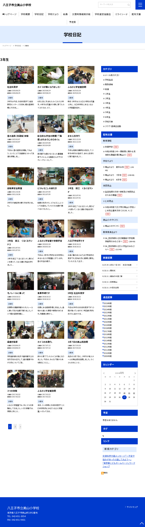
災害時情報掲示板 (81, 14)
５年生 (107, 112)
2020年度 (108, 322)
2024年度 (108, 309)
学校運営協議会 (103, 14)
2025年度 (108, 306)
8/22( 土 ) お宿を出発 (111, 287)
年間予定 (111, 146)
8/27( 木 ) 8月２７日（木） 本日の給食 (117, 265)
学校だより (53, 14)
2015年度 (108, 337)
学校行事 (109, 121)
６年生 (107, 116)
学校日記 (39, 14)
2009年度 (108, 356)
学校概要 (25, 14)
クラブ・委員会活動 (113, 126)
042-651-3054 (19, 516)
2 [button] (15, 426)
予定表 (72, 22)
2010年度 (108, 353)
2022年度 (108, 315)
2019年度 (108, 325)
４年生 (107, 107)
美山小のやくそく (114, 225)
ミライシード (121, 14)
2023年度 (108, 312)
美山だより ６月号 (115, 179)
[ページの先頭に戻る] (141, 523)
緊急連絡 (109, 84)
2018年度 (108, 328)
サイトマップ (132, 506)
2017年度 (108, 331)
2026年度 (108, 303)
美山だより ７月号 (119, 174)
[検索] (127, 5)
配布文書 (136, 14)
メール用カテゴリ (112, 75)
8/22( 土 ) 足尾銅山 (110, 282)
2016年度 (108, 334)
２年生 (107, 98)
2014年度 (108, 340)
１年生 (107, 93)
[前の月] (103, 373)
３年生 (107, 102)
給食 (65, 14)
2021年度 (108, 319)
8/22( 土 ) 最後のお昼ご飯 (112, 276)
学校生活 (109, 79)
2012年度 (108, 346)
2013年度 (108, 343)
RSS (106, 472)
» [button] (20, 426)
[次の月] (135, 373)
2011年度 (108, 350)
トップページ (10, 14)
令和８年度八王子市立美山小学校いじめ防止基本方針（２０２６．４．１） (120, 210)
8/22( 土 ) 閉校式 (109, 270)
